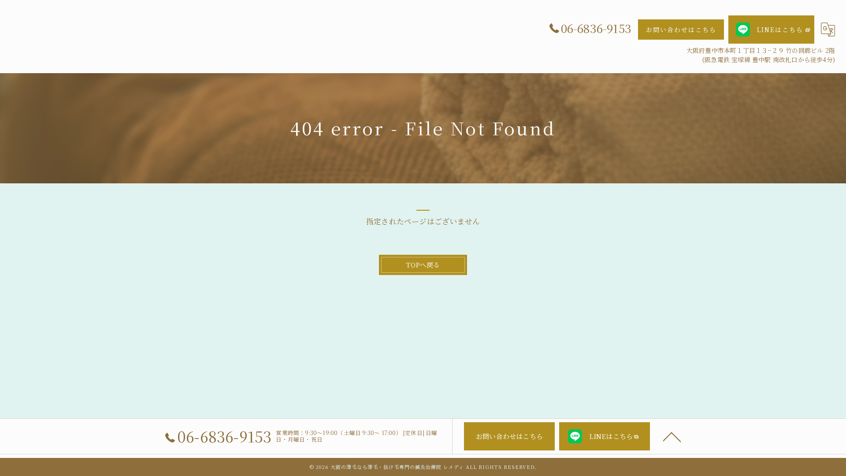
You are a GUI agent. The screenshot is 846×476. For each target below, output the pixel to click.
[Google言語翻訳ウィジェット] (828, 29)
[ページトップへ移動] (672, 436)
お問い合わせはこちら (681, 29)
